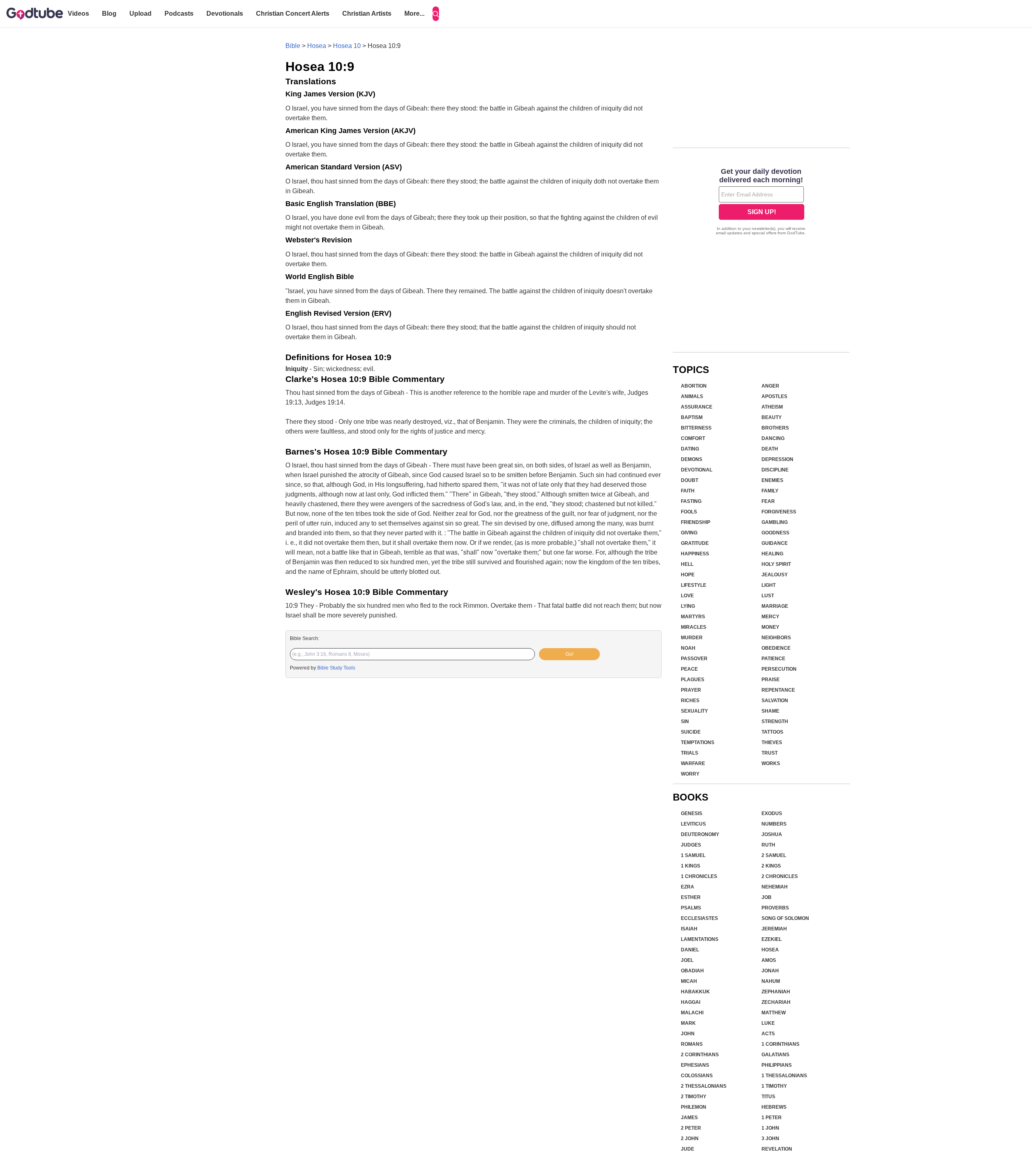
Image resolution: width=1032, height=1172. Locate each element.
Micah (689, 981)
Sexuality (694, 711)
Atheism (772, 407)
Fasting (691, 501)
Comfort (693, 438)
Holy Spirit (776, 564)
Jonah (770, 971)
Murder (692, 637)
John (688, 1033)
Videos (78, 13)
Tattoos (772, 732)
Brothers (775, 428)
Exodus (772, 813)
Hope (688, 575)
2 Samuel (774, 855)
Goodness (775, 533)
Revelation (777, 1149)
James (689, 1117)
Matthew (774, 1013)
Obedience (776, 648)
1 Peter (772, 1117)
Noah (688, 648)
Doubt (689, 480)
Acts (768, 1033)
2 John (690, 1138)
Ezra (687, 887)
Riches (690, 700)
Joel (687, 960)
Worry (690, 774)
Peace (689, 669)
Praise (771, 679)
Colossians (697, 1075)
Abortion (694, 386)
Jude (687, 1149)
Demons (691, 459)
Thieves (772, 742)
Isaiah (689, 929)
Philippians (777, 1065)
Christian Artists (366, 13)
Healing (772, 554)
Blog (109, 13)
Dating (690, 449)
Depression (777, 459)
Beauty (772, 417)
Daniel (690, 950)
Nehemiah (775, 887)
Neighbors (776, 637)
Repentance (778, 690)
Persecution (779, 669)
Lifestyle (693, 585)
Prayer (691, 690)
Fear (768, 501)
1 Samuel (693, 855)
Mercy (770, 616)
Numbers (774, 824)
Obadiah (692, 971)
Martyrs (693, 616)
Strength (775, 721)
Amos (769, 960)
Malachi (692, 1013)
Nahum (771, 981)
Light (769, 585)
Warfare (693, 763)
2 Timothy (693, 1096)
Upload (140, 13)
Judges (691, 845)
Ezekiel (772, 939)
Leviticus (693, 824)
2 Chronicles (780, 876)
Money (770, 627)
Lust (768, 596)
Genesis (691, 813)
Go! (569, 654)
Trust (770, 753)
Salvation (775, 700)
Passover (694, 658)
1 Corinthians (780, 1044)
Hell (687, 564)
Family (770, 491)
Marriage (775, 606)
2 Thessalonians (703, 1086)
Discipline (775, 470)
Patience (773, 658)
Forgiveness (779, 512)
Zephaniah (776, 992)
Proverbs (775, 908)
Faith (688, 491)
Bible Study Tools (336, 668)
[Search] (436, 13)
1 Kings (690, 866)
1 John (770, 1128)
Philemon (693, 1107)
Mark (688, 1023)
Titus (768, 1096)
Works (771, 763)
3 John (770, 1138)
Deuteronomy (700, 834)
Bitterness (696, 428)
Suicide (691, 732)
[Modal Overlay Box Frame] (761, 202)
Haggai (690, 1002)
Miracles (693, 627)
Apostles (774, 396)
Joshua (772, 834)
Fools (689, 512)
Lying (688, 606)
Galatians (775, 1054)
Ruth (768, 845)
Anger (770, 386)
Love (687, 596)
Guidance (775, 543)
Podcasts (179, 13)
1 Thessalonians (784, 1075)
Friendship (695, 522)
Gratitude (695, 543)
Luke (768, 1023)
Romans (692, 1044)
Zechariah (776, 1002)
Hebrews (774, 1107)
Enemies (772, 480)
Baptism (692, 417)
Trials (689, 753)
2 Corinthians (700, 1054)
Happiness (695, 554)
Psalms (691, 908)
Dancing (773, 438)
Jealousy (775, 575)
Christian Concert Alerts (292, 13)
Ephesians (695, 1065)
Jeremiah (774, 929)
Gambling (775, 522)
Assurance (696, 407)
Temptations (697, 742)
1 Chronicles (699, 876)
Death (770, 449)
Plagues (692, 679)
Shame (770, 711)
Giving (689, 533)
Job (767, 897)
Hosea (316, 45)
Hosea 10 (347, 45)
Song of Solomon (785, 918)
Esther (691, 897)
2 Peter (691, 1128)
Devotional (696, 470)
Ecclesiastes (699, 918)
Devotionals (224, 13)
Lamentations (699, 939)
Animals (692, 396)
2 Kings (771, 866)
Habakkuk (695, 992)
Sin (685, 721)
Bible (292, 45)
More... (414, 13)
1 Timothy (774, 1086)
